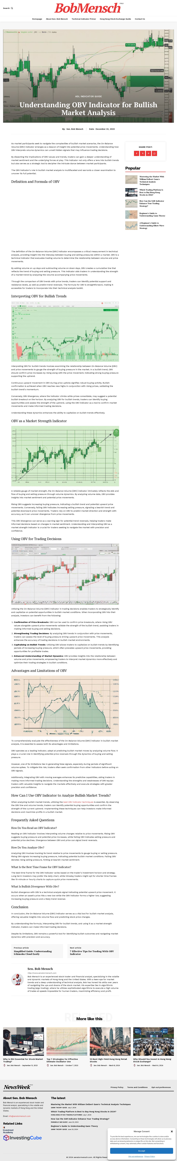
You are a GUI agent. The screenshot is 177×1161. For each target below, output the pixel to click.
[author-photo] (4, 1065)
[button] (172, 1131)
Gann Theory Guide (59, 1108)
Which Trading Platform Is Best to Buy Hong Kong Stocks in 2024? (151, 192)
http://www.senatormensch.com (42, 973)
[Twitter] (142, 153)
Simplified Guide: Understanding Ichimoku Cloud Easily (33, 952)
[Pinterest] (148, 153)
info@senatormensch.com (19, 1116)
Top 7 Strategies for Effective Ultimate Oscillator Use (62, 1060)
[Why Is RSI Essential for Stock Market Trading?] (23, 1041)
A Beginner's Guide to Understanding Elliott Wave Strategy (152, 225)
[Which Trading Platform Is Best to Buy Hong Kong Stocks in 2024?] (131, 192)
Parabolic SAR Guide (59, 1122)
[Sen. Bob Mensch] (17, 979)
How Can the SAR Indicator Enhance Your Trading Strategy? (152, 203)
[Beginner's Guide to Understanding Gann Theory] (131, 214)
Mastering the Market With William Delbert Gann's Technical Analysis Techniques (152, 180)
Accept (141, 1151)
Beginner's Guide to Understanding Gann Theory (152, 214)
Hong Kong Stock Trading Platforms (66, 1115)
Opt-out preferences (135, 1156)
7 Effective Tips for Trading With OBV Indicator (92, 952)
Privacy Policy (149, 1156)
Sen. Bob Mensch (74, 129)
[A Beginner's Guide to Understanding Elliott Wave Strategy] (131, 225)
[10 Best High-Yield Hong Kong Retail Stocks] (110, 1041)
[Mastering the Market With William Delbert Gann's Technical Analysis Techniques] (131, 179)
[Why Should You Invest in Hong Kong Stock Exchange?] (153, 1041)
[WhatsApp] (154, 153)
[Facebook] (136, 153)
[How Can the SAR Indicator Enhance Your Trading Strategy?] (131, 203)
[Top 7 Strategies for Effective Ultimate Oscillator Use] (67, 1041)
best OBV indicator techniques (78, 802)
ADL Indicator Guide (88, 96)
